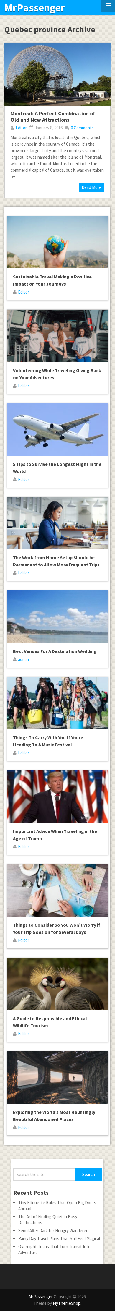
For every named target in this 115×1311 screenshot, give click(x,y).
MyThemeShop (66, 1303)
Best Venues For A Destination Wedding (55, 651)
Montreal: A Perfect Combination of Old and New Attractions (53, 116)
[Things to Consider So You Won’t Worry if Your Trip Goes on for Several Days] (57, 890)
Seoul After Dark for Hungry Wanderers (54, 1230)
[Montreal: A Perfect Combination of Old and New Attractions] (57, 74)
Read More (91, 187)
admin (23, 659)
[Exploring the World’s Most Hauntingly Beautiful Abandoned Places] (57, 1077)
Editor (21, 127)
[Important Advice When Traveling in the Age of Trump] (57, 796)
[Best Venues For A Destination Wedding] (57, 616)
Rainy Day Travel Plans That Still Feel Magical (59, 1238)
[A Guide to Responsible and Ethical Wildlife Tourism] (57, 984)
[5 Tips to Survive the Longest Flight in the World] (57, 429)
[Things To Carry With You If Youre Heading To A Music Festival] (57, 703)
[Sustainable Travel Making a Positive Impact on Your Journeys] (57, 242)
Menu (108, 6)
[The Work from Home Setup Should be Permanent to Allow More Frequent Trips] (57, 523)
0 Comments (82, 127)
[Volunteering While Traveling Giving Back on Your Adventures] (57, 336)
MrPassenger (34, 7)
